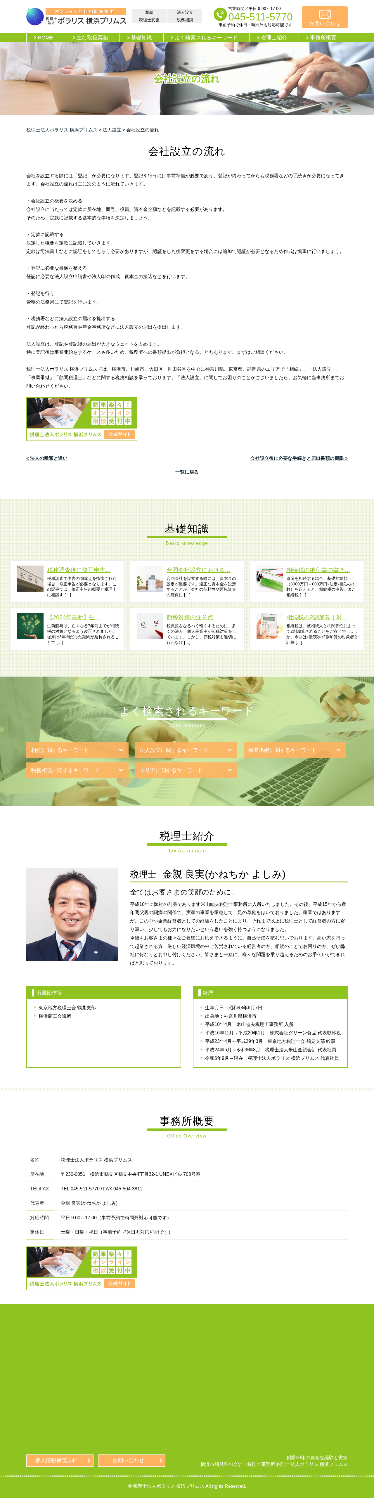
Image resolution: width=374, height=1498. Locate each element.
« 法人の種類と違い (46, 458)
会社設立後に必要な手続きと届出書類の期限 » (299, 458)
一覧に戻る (187, 471)
